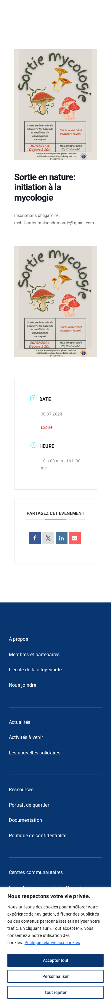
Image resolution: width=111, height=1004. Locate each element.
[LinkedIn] (61, 538)
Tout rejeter (55, 992)
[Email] (75, 538)
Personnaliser (55, 976)
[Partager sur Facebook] (35, 538)
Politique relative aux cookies (52, 942)
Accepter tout (55, 960)
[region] (55, 945)
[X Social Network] (48, 538)
